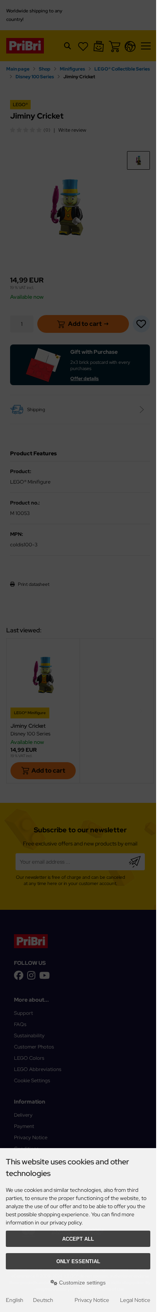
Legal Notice (135, 1300)
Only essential (78, 1261)
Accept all (78, 1239)
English (14, 1300)
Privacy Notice (92, 1300)
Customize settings (81, 1282)
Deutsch (43, 1300)
